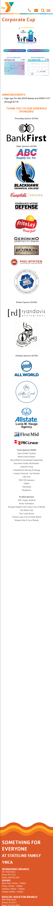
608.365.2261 (13, 877)
